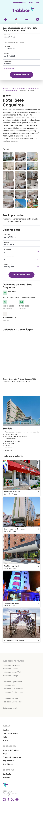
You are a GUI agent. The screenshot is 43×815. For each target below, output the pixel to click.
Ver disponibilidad (21, 274)
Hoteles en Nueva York (12, 672)
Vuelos (6, 730)
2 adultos (7, 63)
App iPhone (8, 764)
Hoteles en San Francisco (13, 692)
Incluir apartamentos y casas (14, 42)
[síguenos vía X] (12, 800)
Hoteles (6, 737)
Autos (5, 740)
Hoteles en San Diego (11, 698)
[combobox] (21, 36)
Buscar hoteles (21, 75)
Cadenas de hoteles (10, 708)
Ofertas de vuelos (11, 733)
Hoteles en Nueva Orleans (13, 689)
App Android (8, 761)
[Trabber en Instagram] (4, 800)
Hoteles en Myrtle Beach (12, 682)
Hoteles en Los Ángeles (12, 702)
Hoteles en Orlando (10, 668)
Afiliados (6, 777)
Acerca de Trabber (11, 750)
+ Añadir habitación (9, 68)
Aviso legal (6, 795)
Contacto (7, 774)
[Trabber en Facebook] (8, 800)
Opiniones (22, 308)
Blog (5, 754)
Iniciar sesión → (34, 3)
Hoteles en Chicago (10, 675)
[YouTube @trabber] (17, 800)
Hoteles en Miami (9, 685)
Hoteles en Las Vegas (11, 665)
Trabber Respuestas (12, 757)
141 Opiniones (7, 308)
